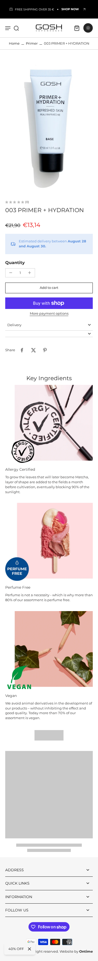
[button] (49, 288)
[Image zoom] (49, 125)
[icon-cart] (76, 28)
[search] (16, 28)
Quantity (15, 262)
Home (14, 43)
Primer (32, 43)
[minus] (10, 273)
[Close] (29, 949)
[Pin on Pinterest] (45, 350)
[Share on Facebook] (22, 350)
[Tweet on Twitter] (33, 350)
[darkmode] (88, 28)
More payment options (49, 313)
